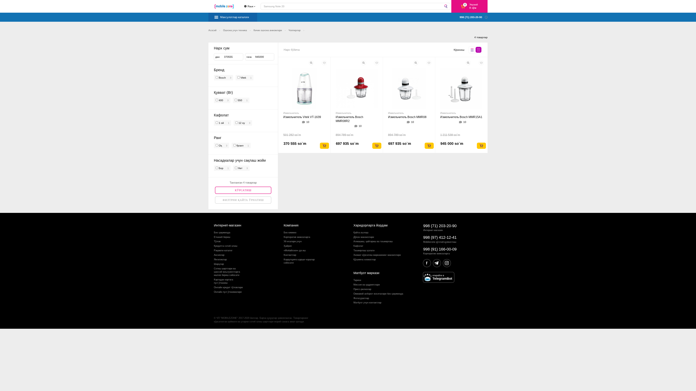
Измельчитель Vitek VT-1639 (302, 117)
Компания (291, 225)
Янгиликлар (220, 259)
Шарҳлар (219, 264)
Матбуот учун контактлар (367, 302)
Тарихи (357, 280)
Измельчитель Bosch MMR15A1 (461, 117)
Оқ (220, 145)
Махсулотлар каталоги (234, 17)
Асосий (212, 30)
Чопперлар (295, 30)
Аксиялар (219, 255)
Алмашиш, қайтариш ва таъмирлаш (373, 241)
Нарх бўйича (292, 49)
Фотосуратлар (361, 298)
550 (239, 100)
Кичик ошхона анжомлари (268, 30)
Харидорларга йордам (370, 225)
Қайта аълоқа (360, 232)
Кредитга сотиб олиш (225, 246)
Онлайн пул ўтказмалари (228, 292)
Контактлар (290, 255)
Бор (220, 168)
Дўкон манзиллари (363, 237)
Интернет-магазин (227, 225)
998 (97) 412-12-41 (440, 237)
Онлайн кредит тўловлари (228, 287)
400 (220, 100)
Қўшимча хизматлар (364, 259)
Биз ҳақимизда (222, 232)
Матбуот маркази (366, 273)
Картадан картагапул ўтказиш (223, 281)
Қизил (239, 145)
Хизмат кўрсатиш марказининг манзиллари (377, 255)
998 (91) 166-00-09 (440, 249)
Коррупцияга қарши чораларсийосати (299, 261)
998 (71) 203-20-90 (440, 226)
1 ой (221, 122)
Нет (239, 168)
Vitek (243, 77)
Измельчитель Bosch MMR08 (407, 117)
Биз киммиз (290, 232)
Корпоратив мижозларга (297, 237)
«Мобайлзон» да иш (295, 250)
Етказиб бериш (222, 237)
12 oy (241, 122)
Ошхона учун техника (235, 30)
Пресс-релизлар (362, 289)
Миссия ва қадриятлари (366, 284)
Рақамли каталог (223, 250)
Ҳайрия (288, 246)
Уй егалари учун (293, 241)
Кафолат (358, 246)
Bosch (222, 77)
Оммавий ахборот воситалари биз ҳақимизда (378, 293)
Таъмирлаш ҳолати (363, 250)
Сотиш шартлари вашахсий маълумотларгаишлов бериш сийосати (227, 271)
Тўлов (217, 241)
